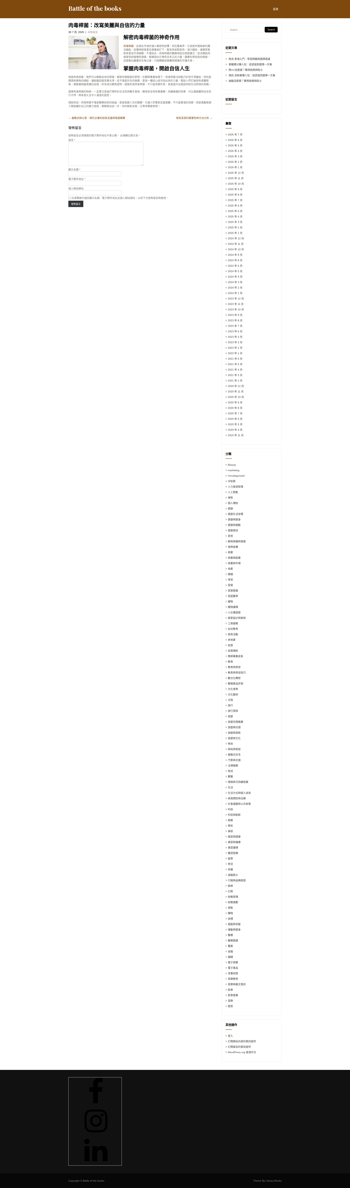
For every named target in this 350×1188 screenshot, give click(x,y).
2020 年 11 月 (236, 391)
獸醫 (230, 776)
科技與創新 (234, 814)
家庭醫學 (233, 596)
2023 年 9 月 (235, 314)
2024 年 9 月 (235, 254)
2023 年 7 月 (235, 325)
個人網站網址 (76, 188)
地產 (230, 568)
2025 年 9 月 (235, 189)
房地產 (232, 639)
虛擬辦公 (233, 874)
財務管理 (233, 896)
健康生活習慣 (235, 514)
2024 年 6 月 (235, 265)
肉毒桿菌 (128, 45)
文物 (230, 699)
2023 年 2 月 (235, 347)
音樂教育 (233, 978)
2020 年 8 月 (235, 407)
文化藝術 (233, 694)
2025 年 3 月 (235, 222)
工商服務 (233, 623)
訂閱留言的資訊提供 (239, 1046)
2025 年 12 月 (236, 172)
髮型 (230, 1006)
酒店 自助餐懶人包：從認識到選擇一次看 (252, 75)
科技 (230, 809)
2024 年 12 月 (236, 238)
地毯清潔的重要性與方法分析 (194, 117)
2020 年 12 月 (236, 386)
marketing (233, 470)
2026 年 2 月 (235, 161)
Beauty (232, 464)
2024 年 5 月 (235, 271)
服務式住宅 (234, 754)
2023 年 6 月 (235, 331)
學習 (230, 579)
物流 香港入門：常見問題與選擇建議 (249, 58)
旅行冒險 (233, 710)
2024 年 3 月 (235, 282)
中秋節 (232, 481)
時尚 (230, 743)
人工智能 (233, 492)
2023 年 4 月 (235, 336)
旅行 (230, 705)
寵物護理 (233, 606)
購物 (230, 913)
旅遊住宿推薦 (235, 721)
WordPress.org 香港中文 (242, 1052)
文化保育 (233, 689)
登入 (230, 1035)
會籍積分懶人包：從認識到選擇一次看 (250, 64)
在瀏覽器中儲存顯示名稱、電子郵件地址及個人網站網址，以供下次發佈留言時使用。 (119, 197)
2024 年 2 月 (235, 287)
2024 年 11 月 (236, 243)
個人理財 (233, 503)
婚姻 (230, 574)
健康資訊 (233, 530)
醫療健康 (233, 940)
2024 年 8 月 (235, 260)
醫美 (230, 945)
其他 (230, 535)
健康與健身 (234, 519)
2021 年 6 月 (235, 358)
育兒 (230, 863)
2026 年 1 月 (235, 167)
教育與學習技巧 (237, 672)
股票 (230, 858)
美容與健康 (234, 836)
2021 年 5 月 (235, 364)
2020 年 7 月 (235, 413)
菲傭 (230, 869)
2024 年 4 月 (235, 276)
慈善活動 (233, 634)
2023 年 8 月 (235, 320)
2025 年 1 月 (235, 232)
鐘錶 (230, 956)
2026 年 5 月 (235, 145)
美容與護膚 (234, 842)
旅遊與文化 (234, 738)
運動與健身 (234, 929)
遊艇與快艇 (234, 924)
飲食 (230, 989)
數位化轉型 (234, 678)
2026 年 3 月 (235, 156)
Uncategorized (236, 475)
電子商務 (233, 962)
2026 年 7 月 (235, 134)
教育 (230, 661)
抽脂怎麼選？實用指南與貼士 (245, 80)
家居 (230, 585)
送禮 (230, 918)
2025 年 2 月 (235, 227)
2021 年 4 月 (235, 369)
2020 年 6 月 (235, 418)
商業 (230, 552)
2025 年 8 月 (235, 194)
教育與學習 (234, 667)
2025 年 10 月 (236, 183)
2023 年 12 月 (236, 298)
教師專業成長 (235, 656)
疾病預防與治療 (237, 798)
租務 (230, 820)
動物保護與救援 (237, 541)
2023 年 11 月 (236, 304)
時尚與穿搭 (234, 749)
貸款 (230, 907)
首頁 (275, 9)
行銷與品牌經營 (237, 880)
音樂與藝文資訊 (237, 984)
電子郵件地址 (76, 179)
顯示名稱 (74, 169)
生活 (230, 787)
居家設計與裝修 (237, 617)
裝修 (230, 885)
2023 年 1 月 (235, 353)
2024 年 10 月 (236, 249)
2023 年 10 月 (236, 309)
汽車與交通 (234, 760)
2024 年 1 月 (235, 293)
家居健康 (233, 590)
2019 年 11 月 (236, 435)
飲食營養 (233, 995)
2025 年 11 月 (236, 178)
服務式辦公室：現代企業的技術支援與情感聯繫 (96, 117)
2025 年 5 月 (235, 211)
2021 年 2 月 (235, 380)
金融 (230, 951)
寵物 (230, 601)
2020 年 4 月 (235, 429)
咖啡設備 (233, 546)
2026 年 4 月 (235, 150)
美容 (230, 831)
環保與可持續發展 (238, 781)
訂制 (230, 891)
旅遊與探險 (234, 732)
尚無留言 (93, 32)
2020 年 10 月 (236, 397)
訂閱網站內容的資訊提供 (242, 1041)
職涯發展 (233, 853)
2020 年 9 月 (235, 402)
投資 (230, 645)
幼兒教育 (233, 628)
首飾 (230, 1000)
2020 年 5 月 (235, 424)
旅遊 (230, 716)
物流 (230, 771)
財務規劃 (233, 902)
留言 (71, 140)
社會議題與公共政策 (239, 803)
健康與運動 (234, 524)
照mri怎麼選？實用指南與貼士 (246, 69)
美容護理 (233, 847)
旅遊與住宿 (234, 727)
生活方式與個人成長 (239, 792)
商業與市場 (234, 563)
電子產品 (233, 967)
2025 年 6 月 (235, 205)
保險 (230, 497)
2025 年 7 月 (235, 200)
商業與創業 (234, 557)
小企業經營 (234, 612)
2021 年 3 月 (235, 375)
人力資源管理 (235, 486)
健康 (230, 508)
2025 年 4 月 (235, 216)
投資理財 (233, 650)
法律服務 (233, 765)
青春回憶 (233, 973)
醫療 (230, 935)
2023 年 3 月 (235, 342)
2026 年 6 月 (235, 140)
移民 (230, 825)
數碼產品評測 (235, 683)
